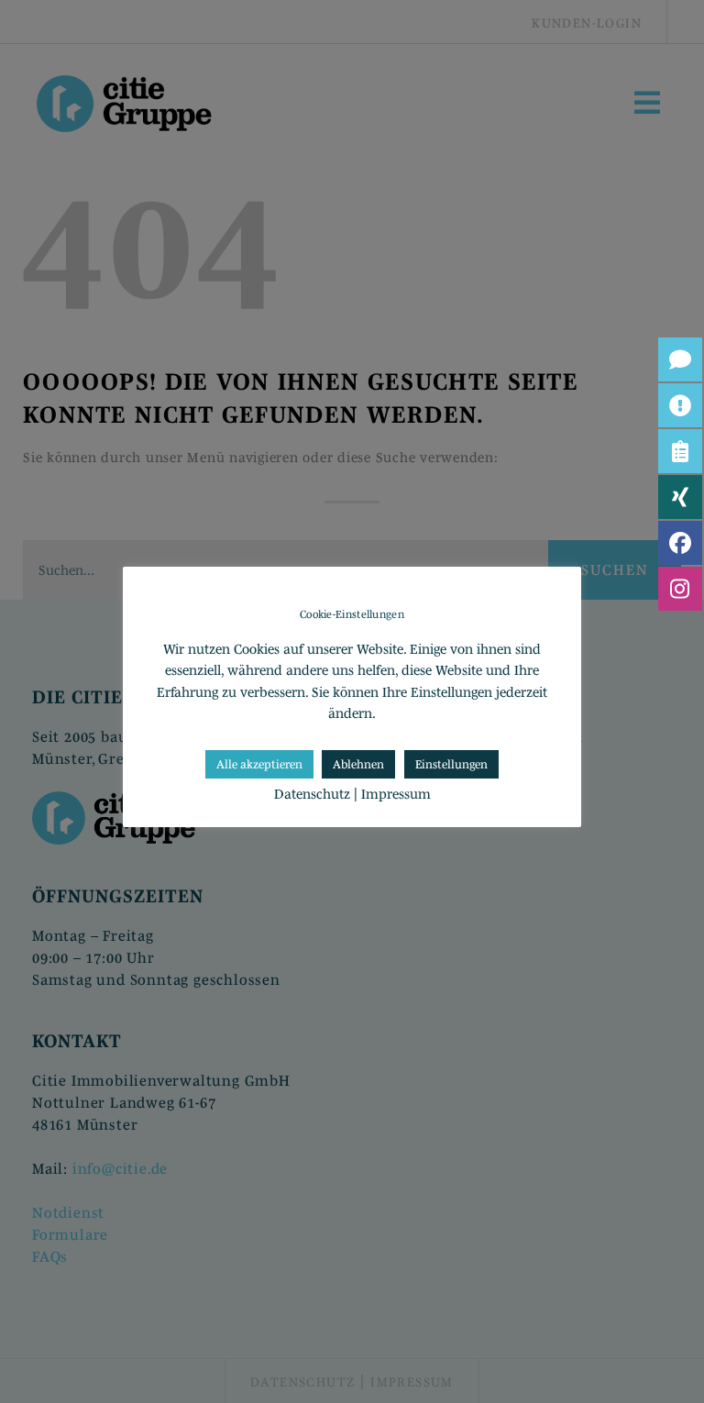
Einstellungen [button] (451, 764)
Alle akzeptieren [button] (259, 764)
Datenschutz (312, 793)
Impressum (396, 793)
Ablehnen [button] (358, 764)
